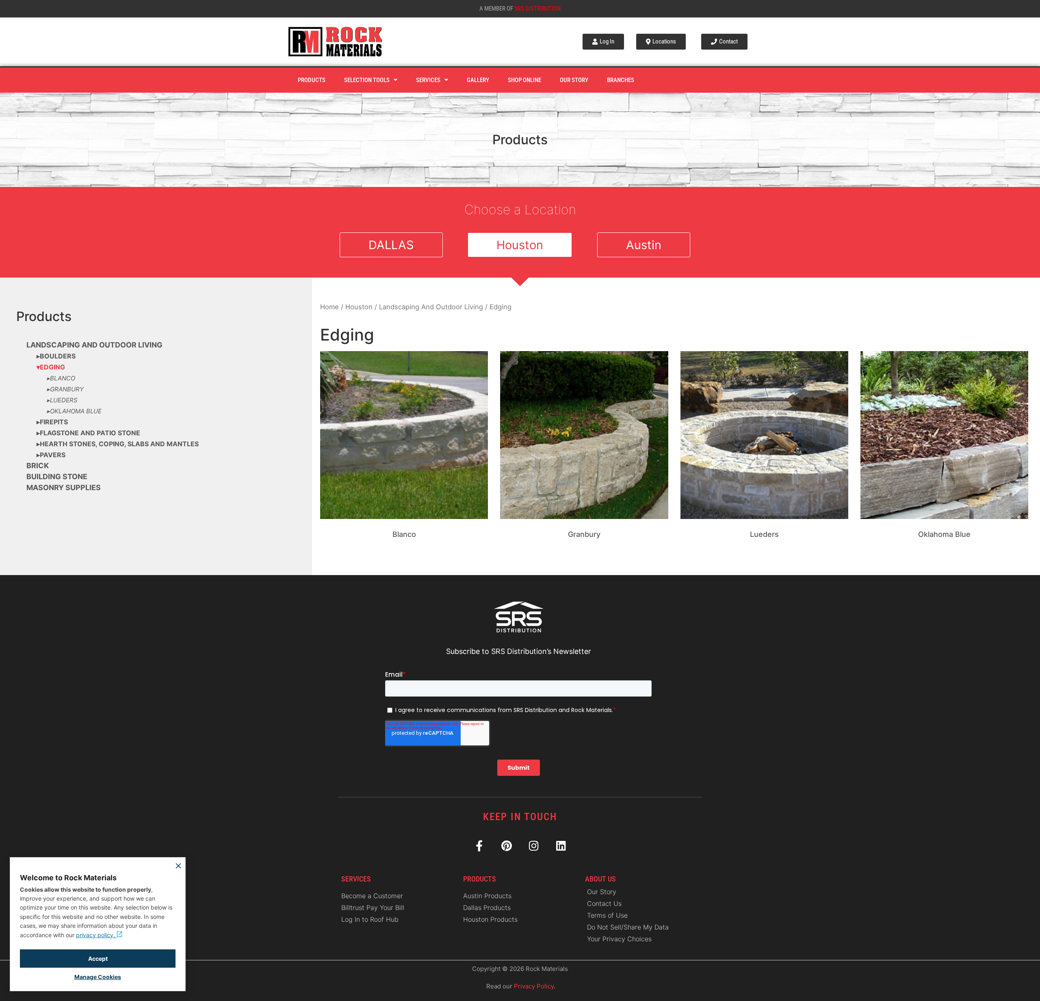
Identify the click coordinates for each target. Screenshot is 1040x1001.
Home (329, 307)
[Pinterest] (506, 845)
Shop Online (524, 80)
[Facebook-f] (479, 845)
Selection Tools (367, 80)
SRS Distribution (537, 8)
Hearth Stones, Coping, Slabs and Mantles (119, 444)
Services (428, 80)
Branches (620, 80)
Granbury (67, 389)
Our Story (574, 80)
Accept (98, 958)
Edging (52, 367)
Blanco (62, 378)
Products (311, 80)
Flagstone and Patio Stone (90, 433)
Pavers (52, 455)
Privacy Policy (534, 986)
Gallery (478, 80)
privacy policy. (96, 935)
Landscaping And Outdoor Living (94, 345)
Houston (359, 307)
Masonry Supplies (63, 487)
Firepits (54, 422)
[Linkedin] (560, 845)
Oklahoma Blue (76, 411)
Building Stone (56, 476)
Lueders (64, 400)
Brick (37, 465)
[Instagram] (533, 845)
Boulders (58, 356)
